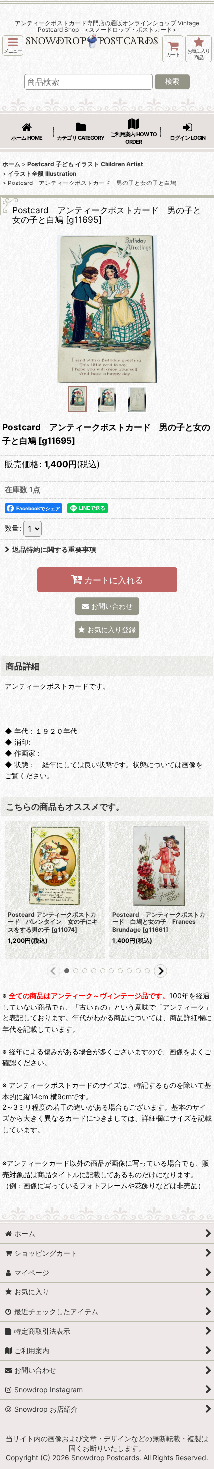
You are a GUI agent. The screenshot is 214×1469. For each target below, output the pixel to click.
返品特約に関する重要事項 (54, 549)
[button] (12, 45)
